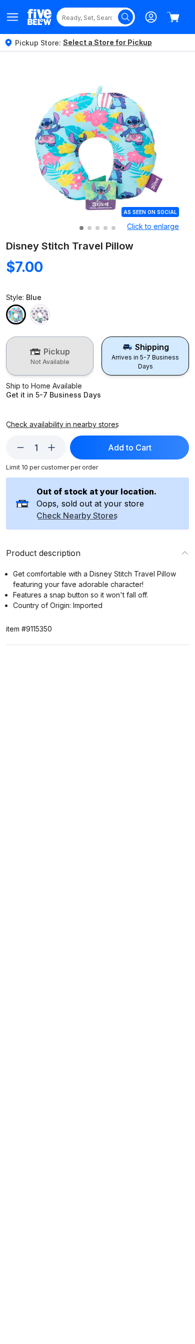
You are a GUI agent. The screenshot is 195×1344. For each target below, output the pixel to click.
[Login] (151, 17)
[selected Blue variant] (16, 314)
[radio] (50, 356)
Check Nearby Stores (77, 516)
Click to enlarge (153, 226)
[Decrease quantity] (21, 447)
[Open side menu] (13, 17)
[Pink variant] (40, 314)
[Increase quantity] (51, 447)
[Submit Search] (125, 17)
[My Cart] (173, 17)
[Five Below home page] (40, 16)
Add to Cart (130, 447)
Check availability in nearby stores (62, 424)
